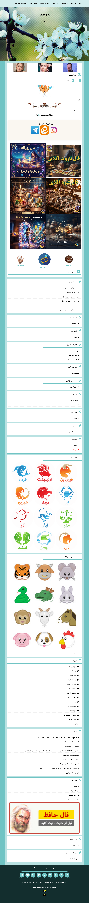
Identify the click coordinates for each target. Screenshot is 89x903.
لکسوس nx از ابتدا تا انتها (72, 746)
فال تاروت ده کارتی (73, 706)
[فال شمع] (28, 196)
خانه (80, 3)
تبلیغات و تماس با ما (20, 3)
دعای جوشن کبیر (74, 400)
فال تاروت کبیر (74, 670)
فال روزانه (55, 3)
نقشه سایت (36, 887)
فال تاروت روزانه (74, 666)
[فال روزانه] (28, 161)
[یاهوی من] (67, 875)
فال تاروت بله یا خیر (73, 719)
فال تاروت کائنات (74, 675)
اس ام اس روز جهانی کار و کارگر (70, 301)
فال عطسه (76, 845)
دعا (39, 115)
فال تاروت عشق (74, 710)
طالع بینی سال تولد (73, 652)
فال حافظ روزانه (74, 790)
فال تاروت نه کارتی (73, 701)
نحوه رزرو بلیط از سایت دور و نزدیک (69, 759)
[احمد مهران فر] (70, 67)
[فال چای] (63, 231)
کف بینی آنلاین (75, 373)
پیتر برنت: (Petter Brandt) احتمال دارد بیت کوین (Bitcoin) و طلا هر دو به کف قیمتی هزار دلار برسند (50, 750)
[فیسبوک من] (56, 875)
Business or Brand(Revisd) (73, 741)
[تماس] (44, 875)
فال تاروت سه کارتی (73, 684)
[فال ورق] (28, 231)
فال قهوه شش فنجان (73, 359)
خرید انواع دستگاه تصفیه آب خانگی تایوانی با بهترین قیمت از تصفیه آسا (58, 737)
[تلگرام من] (61, 875)
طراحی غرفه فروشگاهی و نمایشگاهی (68, 763)
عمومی (70, 271)
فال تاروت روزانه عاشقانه (71, 714)
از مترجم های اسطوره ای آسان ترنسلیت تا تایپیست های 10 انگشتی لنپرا (59, 768)
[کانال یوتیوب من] (27, 875)
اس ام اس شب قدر (73, 305)
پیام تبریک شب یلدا (73, 799)
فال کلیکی (76, 418)
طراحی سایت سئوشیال (72, 772)
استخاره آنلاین (33, 3)
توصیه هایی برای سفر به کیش (70, 755)
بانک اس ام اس (44, 3)
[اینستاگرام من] (50, 875)
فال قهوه (76, 350)
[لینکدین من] (22, 875)
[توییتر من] (39, 875)
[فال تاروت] (63, 161)
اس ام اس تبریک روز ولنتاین (71, 296)
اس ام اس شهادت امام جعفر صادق (69, 287)
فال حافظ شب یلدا (74, 795)
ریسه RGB (76, 445)
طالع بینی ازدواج (74, 386)
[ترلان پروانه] (45, 67)
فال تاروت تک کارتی (73, 679)
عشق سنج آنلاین (74, 431)
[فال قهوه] (63, 196)
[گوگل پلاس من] (33, 875)
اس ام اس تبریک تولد (73, 292)
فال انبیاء (76, 337)
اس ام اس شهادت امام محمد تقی (69, 309)
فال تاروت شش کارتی (72, 697)
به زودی (45, 14)
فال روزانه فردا (74, 858)
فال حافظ (73, 3)
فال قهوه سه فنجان (73, 354)
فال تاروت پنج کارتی (73, 692)
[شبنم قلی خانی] (20, 67)
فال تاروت (65, 3)
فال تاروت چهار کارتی (73, 688)
